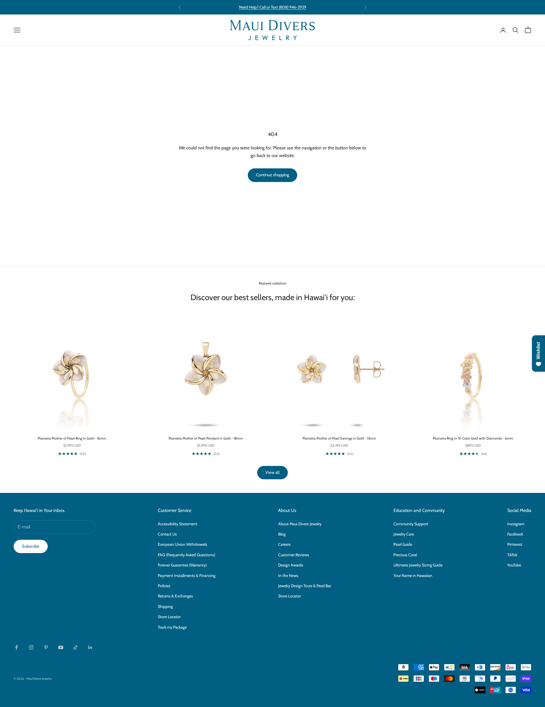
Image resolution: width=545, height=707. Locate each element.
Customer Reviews (293, 554)
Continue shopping (272, 174)
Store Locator (169, 616)
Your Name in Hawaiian (412, 575)
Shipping (165, 606)
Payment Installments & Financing (186, 575)
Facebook (515, 534)
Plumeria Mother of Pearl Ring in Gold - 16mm (72, 438)
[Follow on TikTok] (75, 647)
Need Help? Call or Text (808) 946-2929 (272, 7)
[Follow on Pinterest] (46, 647)
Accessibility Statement (177, 523)
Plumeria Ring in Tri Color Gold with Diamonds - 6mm (473, 438)
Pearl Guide (402, 544)
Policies (164, 585)
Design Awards (290, 565)
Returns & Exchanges (175, 596)
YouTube (514, 565)
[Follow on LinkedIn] (90, 647)
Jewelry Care (403, 534)
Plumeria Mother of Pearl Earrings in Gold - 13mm (339, 438)
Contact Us (167, 534)
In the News (288, 575)
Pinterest (514, 544)
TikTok (512, 554)
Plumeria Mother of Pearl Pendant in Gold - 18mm (206, 438)
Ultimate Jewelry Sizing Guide (418, 565)
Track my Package (172, 627)
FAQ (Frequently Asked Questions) (186, 554)
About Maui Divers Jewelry (300, 523)
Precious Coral (405, 554)
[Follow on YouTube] (61, 647)
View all (272, 472)
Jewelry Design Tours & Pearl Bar (304, 585)
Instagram (515, 523)
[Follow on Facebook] (16, 647)
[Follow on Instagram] (31, 647)
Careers (284, 544)
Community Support (410, 523)
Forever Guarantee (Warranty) (182, 565)
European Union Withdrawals (182, 544)
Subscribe (30, 546)
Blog (282, 534)
